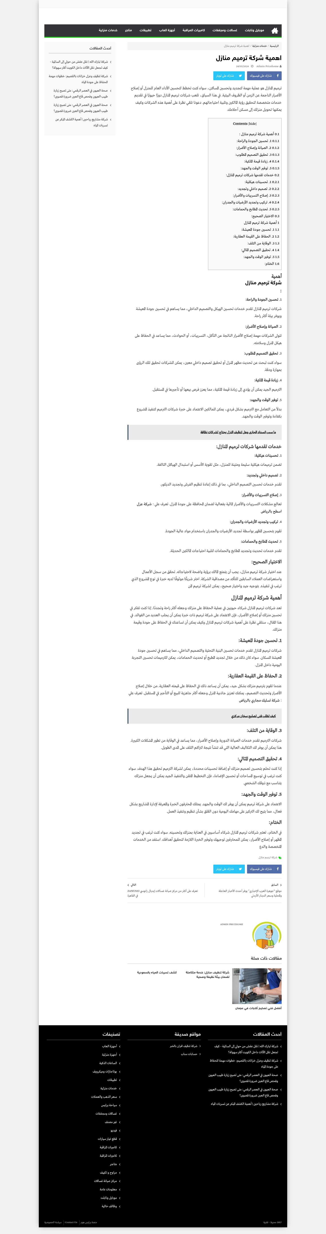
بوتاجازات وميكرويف (105, 1072)
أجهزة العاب (167, 30)
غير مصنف (111, 1122)
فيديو (114, 1131)
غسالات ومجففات (225, 30)
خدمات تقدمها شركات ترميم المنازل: (252, 175)
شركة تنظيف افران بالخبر (183, 1046)
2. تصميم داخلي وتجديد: (258, 189)
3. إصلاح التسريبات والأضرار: (256, 195)
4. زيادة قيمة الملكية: (261, 161)
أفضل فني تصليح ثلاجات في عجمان (258, 1008)
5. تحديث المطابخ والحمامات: (256, 209)
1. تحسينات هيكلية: (262, 182)
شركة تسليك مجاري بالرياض (259, 700)
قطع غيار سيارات (107, 1139)
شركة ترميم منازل (268, 857)
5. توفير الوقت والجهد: (260, 168)
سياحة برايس (109, 1105)
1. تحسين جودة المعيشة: (260, 229)
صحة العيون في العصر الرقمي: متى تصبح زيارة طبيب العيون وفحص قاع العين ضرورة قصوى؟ (81, 94)
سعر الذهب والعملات (104, 1097)
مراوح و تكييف (108, 1173)
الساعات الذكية (108, 1063)
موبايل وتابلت (254, 30)
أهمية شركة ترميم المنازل (261, 222)
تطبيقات (145, 30)
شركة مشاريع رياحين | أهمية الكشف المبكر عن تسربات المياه (81, 122)
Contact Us (71, 1222)
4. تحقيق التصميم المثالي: (260, 250)
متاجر (128, 30)
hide (252, 124)
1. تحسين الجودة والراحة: (258, 141)
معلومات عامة (108, 1189)
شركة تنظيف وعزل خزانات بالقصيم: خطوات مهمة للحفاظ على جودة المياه (78, 79)
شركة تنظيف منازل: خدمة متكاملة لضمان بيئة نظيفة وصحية (207, 975)
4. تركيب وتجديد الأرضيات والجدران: (250, 202)
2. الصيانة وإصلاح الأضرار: (257, 148)
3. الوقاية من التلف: (263, 243)
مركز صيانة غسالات (105, 1181)
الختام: (272, 263)
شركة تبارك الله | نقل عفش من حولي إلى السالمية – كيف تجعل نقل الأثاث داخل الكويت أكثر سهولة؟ (79, 65)
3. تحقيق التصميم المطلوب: (257, 154)
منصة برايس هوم (89, 1222)
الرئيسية (275, 30)
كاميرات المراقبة (194, 30)
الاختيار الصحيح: (265, 216)
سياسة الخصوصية (52, 1222)
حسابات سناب (189, 1054)
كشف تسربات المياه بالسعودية (157, 973)
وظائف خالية (109, 1206)
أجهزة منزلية (109, 1055)
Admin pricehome (267, 66)
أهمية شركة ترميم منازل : (259, 134)
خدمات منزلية (108, 30)
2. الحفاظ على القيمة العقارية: (256, 236)
